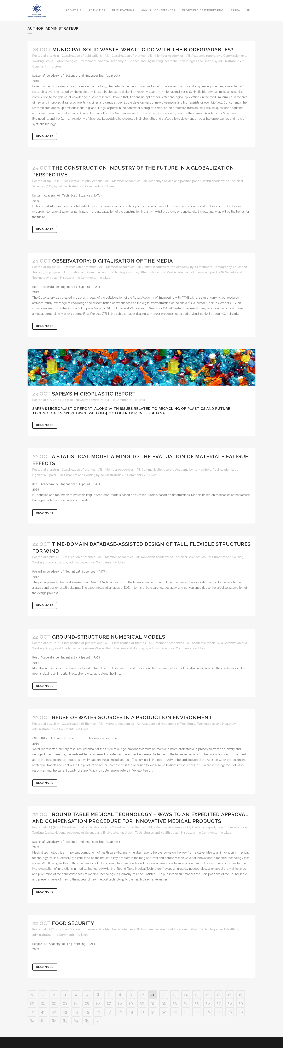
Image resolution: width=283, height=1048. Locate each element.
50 (142, 1012)
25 (87, 1003)
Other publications (153, 272)
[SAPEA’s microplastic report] (141, 367)
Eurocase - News (72, 400)
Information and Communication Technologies (96, 272)
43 (65, 1012)
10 (142, 994)
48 (119, 1012)
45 (87, 1012)
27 (109, 1003)
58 (229, 1012)
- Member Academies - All (171, 55)
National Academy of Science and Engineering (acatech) (137, 61)
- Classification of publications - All (84, 55)
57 (218, 1012)
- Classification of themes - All (131, 55)
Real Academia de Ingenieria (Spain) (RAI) (195, 272)
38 (229, 1003)
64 (76, 1020)
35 (197, 1003)
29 (131, 1003)
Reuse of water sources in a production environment (132, 717)
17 (218, 994)
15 (196, 994)
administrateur (228, 61)
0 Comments (91, 186)
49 (130, 1012)
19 (241, 994)
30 (142, 1003)
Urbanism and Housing (79, 475)
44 (76, 1012)
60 (32, 1020)
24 (76, 1003)
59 (240, 1012)
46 (98, 1012)
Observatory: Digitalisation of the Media (112, 261)
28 (120, 1003)
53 (175, 1012)
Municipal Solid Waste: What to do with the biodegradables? (142, 50)
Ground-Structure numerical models (108, 637)
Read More (44, 136)
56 (208, 1012)
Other (134, 272)
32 (164, 1003)
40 (32, 1012)
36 (208, 1003)
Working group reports (48, 562)
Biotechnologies (66, 61)
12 (164, 994)
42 (54, 1012)
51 (153, 1012)
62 (54, 1020)
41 (43, 1012)
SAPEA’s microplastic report (94, 394)
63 (65, 1020)
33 (175, 1003)
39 (240, 1003)
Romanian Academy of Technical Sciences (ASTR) (176, 557)
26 (98, 1003)
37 (218, 1003)
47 (109, 1012)
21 (43, 1003)
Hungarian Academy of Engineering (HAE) (169, 929)
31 (153, 1003)
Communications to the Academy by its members (177, 267)
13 (175, 994)
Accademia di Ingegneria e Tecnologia (168, 723)
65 (87, 1020)
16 (208, 994)
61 (43, 1020)
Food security (73, 923)
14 (186, 994)
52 (164, 1012)
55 (197, 1012)
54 (186, 1012)
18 (230, 994)
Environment (88, 61)
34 (186, 1003)
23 (65, 1003)
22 (54, 1003)
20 (32, 1003)
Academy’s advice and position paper (174, 181)
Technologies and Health (195, 61)
